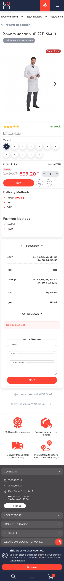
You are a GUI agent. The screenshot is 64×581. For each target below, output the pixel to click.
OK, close (32, 567)
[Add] (48, 182)
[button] (54, 84)
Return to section (17, 25)
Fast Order (39, 182)
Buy (18, 183)
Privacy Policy (17, 560)
